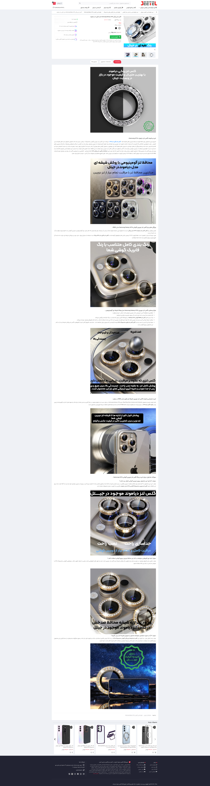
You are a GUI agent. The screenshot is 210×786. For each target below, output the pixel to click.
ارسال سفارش (141, 769)
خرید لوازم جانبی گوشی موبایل (148, 8)
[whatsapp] (80, 774)
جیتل (154, 762)
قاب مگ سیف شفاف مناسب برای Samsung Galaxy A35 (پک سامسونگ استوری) (148, 746)
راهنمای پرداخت (140, 767)
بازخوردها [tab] (94, 62)
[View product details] (114, 752)
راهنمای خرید (141, 762)
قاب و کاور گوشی (130, 8)
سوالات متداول (84, 8)
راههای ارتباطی (153, 765)
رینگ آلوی (117, 20)
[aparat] (72, 774)
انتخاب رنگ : (117, 25)
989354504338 (59, 8)
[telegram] (83, 774)
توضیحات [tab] (117, 62)
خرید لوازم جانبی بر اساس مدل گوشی (130, 12)
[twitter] (74, 774)
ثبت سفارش (141, 772)
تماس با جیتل (95, 8)
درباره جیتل (107, 8)
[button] (155, 739)
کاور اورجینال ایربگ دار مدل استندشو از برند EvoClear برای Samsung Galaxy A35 (127, 746)
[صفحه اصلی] (156, 12)
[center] (79, 3)
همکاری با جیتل (152, 772)
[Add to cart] (155, 752)
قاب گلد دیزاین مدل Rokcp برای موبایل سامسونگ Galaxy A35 (86, 746)
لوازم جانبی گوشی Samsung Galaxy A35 (92, 12)
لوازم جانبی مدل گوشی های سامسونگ (112, 12)
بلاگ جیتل (153, 769)
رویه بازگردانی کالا (140, 765)
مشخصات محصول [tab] (106, 62)
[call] (69, 774)
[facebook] (77, 774)
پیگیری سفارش (118, 8)
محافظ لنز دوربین (147, 715)
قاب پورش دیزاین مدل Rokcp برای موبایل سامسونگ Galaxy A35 (64, 746)
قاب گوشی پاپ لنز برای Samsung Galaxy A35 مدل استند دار (106, 746)
